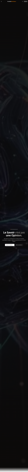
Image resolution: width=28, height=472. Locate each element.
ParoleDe (11, 1)
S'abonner (25, 1)
